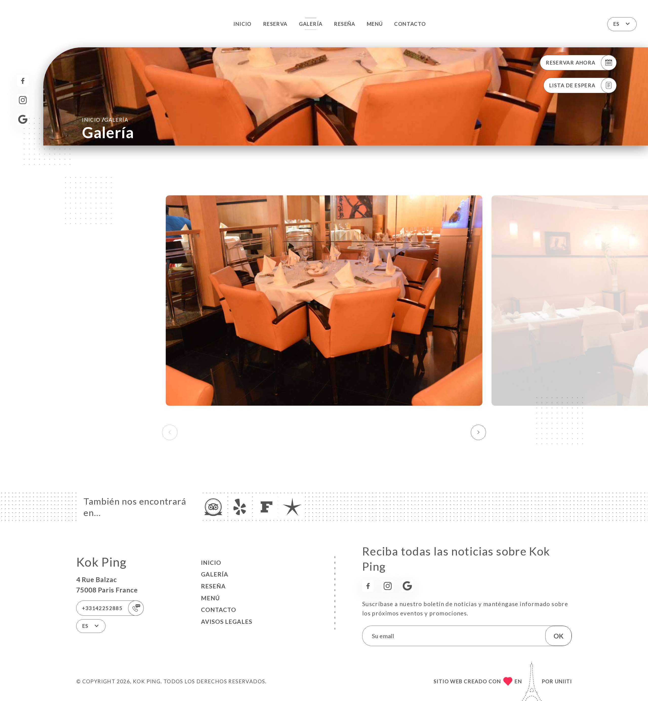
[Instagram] (23, 100)
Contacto (410, 24)
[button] (478, 432)
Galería (311, 24)
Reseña (344, 24)
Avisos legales (226, 621)
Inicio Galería (105, 119)
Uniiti (563, 681)
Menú (375, 24)
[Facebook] (23, 81)
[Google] (23, 119)
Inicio (242, 24)
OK (558, 636)
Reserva (275, 24)
